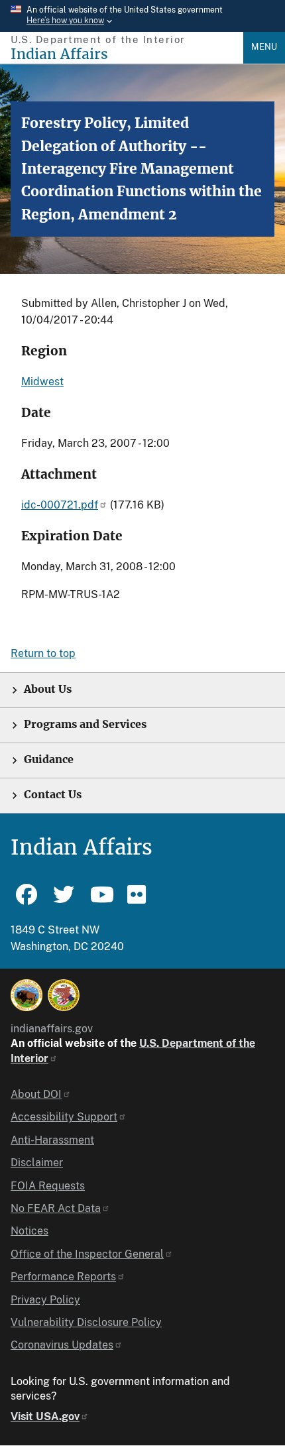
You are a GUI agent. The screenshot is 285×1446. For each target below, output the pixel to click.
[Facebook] (26, 900)
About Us (48, 689)
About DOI (36, 1094)
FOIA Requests (48, 1185)
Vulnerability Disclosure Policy (86, 1322)
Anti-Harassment (52, 1140)
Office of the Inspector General (87, 1254)
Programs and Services (85, 724)
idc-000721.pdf (59, 505)
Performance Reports (63, 1276)
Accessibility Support (64, 1117)
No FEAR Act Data (56, 1208)
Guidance (49, 759)
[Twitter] (64, 900)
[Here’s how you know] (142, 16)
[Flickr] (138, 900)
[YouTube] (101, 900)
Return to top (43, 653)
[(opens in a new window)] (26, 995)
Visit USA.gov (45, 1416)
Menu (264, 47)
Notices (29, 1231)
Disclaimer (37, 1162)
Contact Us (53, 794)
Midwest (42, 381)
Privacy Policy (45, 1300)
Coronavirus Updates (62, 1345)
